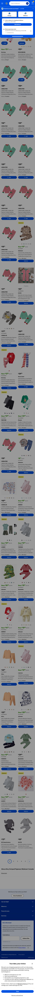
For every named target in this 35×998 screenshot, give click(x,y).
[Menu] (2, 3)
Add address (17, 24)
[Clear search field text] (25, 3)
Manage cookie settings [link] (17, 995)
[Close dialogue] (32, 963)
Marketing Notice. (22, 984)
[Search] (27, 3)
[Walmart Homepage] (6, 3)
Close (17, 991)
